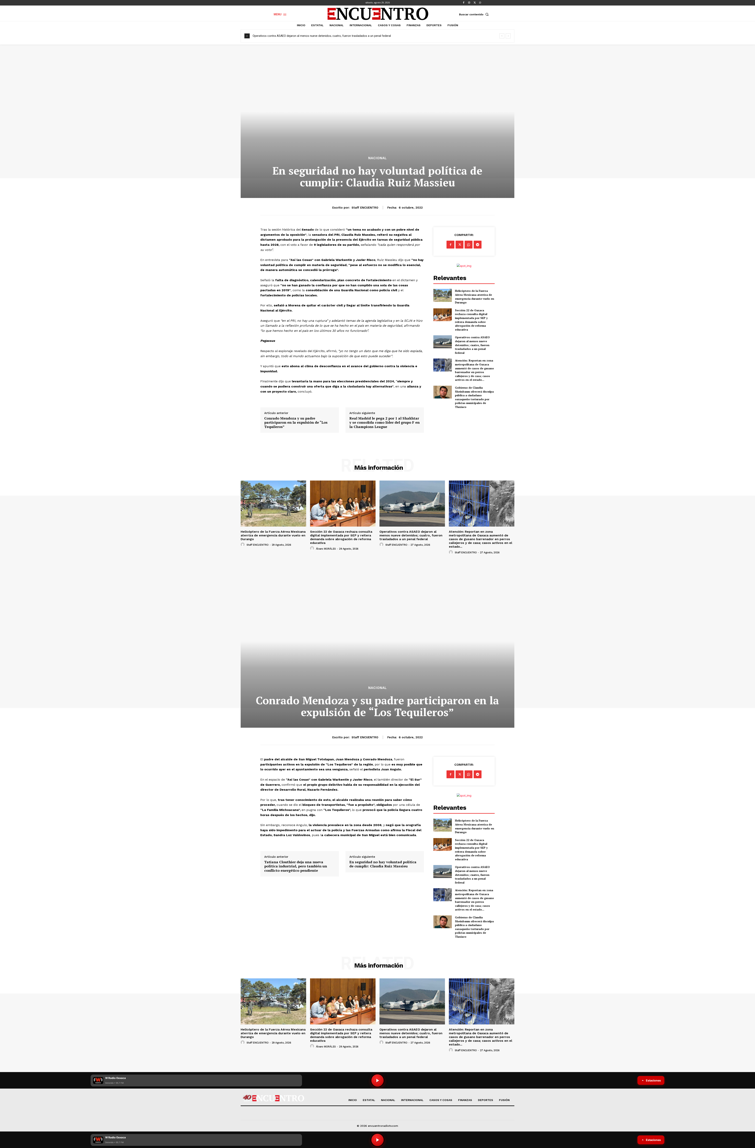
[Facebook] (463, 3)
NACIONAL (377, 158)
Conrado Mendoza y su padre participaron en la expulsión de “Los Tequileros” (296, 422)
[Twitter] (474, 3)
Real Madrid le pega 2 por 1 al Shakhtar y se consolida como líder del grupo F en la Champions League (384, 422)
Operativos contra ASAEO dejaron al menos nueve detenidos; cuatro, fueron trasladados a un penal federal (472, 344)
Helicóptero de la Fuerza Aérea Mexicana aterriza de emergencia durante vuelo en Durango (474, 296)
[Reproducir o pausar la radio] (377, 1140)
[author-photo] (243, 545)
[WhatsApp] (480, 3)
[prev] (501, 35)
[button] (474, 14)
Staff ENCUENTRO (365, 207)
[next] (508, 35)
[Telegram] (478, 245)
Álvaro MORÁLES (326, 548)
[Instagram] (469, 3)
